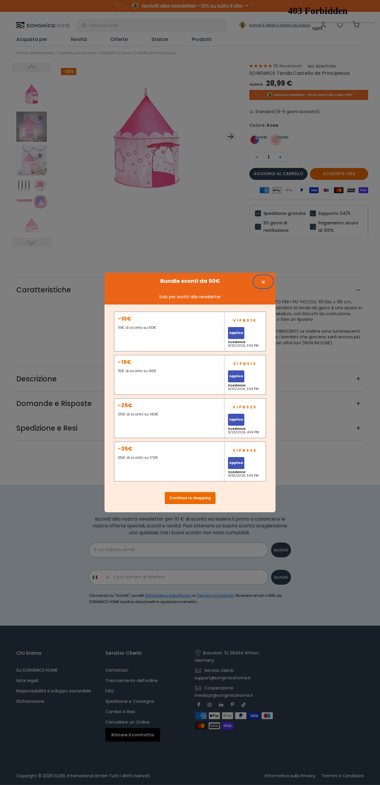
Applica (236, 332)
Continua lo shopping (190, 497)
